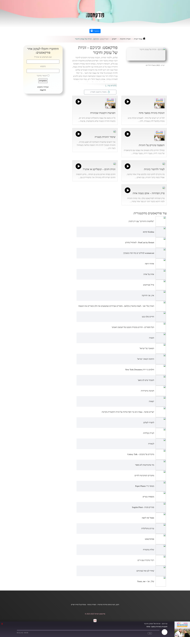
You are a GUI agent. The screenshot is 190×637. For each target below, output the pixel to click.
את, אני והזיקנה (148, 295)
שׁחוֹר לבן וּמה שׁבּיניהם (145, 571)
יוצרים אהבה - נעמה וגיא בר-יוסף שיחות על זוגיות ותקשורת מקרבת (128, 412)
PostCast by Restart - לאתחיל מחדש (139, 242)
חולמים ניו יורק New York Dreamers (139, 369)
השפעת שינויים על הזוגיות (152, 145)
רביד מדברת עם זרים (146, 560)
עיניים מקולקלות (147, 528)
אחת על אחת (148, 274)
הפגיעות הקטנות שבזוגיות (102, 112)
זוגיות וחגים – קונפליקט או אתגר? (99, 169)
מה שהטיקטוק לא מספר (144, 465)
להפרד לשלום (148, 422)
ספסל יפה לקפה (148, 518)
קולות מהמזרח (148, 550)
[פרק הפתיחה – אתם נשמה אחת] (163, 187)
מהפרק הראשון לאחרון (99, 92)
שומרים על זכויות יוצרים (78, 604)
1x (150, 633)
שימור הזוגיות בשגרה (105, 136)
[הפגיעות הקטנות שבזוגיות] (110, 103)
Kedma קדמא (148, 232)
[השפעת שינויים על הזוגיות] (159, 135)
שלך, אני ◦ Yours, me (145, 581)
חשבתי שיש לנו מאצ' (146, 380)
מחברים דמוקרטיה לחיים (144, 475)
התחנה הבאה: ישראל (145, 359)
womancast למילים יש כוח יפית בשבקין (138, 253)
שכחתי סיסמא (43, 87)
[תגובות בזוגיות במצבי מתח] (159, 103)
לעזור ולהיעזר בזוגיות (154, 169)
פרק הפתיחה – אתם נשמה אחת (149, 193)
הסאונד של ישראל (147, 348)
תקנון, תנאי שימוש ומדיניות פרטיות (108, 604)
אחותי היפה (149, 264)
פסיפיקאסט (149, 539)
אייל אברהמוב (148, 285)
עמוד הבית (138, 39)
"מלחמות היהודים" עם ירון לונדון (141, 221)
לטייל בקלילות (148, 433)
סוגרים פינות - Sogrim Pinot (143, 507)
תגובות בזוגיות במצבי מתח (152, 112)
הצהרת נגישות (91, 604)
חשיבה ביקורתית (147, 391)
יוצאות (151, 401)
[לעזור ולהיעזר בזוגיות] (163, 163)
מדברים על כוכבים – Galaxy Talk (140, 454)
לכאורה (151, 444)
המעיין (151, 338)
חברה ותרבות (125, 39)
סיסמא (43, 66)
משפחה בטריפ (148, 497)
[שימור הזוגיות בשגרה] (114, 131)
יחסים (114, 39)
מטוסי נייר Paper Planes (144, 486)
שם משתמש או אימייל (43, 57)
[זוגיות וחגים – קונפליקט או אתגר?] (114, 163)
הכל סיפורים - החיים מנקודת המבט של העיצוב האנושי (133, 327)
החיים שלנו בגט (148, 317)
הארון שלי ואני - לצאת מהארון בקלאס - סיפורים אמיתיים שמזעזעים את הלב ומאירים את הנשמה (116, 306)
